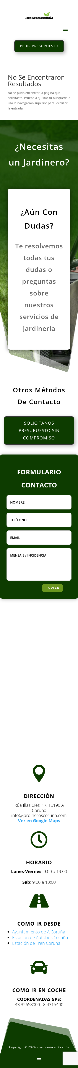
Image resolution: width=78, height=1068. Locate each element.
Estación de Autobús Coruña (40, 937)
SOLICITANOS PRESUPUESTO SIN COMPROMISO (39, 430)
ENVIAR (52, 588)
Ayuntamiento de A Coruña (38, 932)
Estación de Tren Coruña (36, 943)
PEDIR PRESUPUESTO (39, 46)
